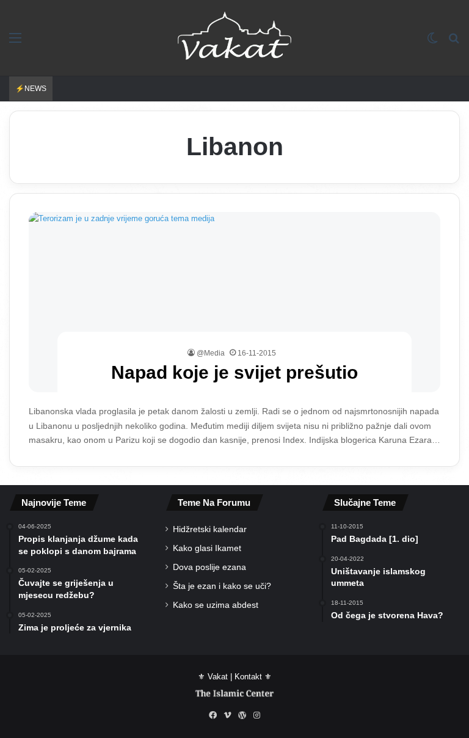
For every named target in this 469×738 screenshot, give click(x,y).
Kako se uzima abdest (215, 605)
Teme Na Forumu (214, 502)
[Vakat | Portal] (234, 38)
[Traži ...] (454, 42)
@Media (211, 353)
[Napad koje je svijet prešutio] (235, 302)
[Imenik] (15, 42)
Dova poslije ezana (209, 567)
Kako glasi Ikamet (207, 548)
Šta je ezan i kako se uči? (222, 586)
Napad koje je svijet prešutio (234, 372)
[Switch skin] (432, 42)
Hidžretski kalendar (210, 529)
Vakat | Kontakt (235, 676)
